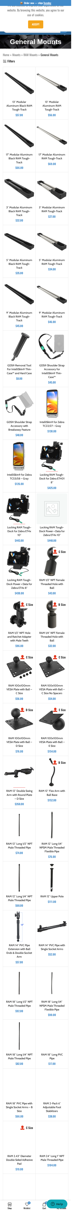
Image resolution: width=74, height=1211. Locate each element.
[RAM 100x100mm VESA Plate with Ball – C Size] (19, 667)
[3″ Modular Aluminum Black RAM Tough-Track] (19, 188)
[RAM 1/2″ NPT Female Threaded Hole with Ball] (52, 561)
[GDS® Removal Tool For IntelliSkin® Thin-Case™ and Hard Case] (19, 346)
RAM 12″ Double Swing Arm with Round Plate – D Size (19, 794)
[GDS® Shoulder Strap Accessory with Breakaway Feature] (19, 403)
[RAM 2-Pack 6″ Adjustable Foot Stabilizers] (52, 1084)
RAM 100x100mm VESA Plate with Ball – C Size (19, 689)
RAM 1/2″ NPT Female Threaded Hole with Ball (52, 583)
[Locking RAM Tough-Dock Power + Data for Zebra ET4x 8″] (19, 561)
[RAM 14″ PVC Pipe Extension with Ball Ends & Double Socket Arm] (19, 926)
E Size (62, 710)
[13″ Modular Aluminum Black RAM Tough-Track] (19, 83)
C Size (62, 552)
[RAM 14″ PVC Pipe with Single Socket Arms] (52, 926)
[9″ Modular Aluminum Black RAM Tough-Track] (19, 294)
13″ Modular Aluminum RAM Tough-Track (52, 105)
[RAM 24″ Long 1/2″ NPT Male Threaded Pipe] (19, 1190)
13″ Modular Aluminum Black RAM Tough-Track (19, 105)
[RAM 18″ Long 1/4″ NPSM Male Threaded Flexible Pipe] (52, 983)
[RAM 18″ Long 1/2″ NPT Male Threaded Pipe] (19, 983)
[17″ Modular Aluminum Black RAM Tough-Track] (19, 136)
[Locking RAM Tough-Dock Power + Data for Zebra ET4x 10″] (52, 508)
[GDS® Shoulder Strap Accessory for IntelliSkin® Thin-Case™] (52, 346)
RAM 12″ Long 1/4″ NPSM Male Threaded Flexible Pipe (52, 847)
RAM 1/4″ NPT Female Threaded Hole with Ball (52, 636)
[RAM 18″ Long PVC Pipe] (52, 1036)
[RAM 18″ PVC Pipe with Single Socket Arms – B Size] (19, 1084)
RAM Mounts (31, 54)
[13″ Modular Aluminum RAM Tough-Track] (52, 83)
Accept (35, 24)
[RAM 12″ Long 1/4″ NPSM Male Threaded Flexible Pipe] (52, 825)
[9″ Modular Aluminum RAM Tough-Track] (52, 294)
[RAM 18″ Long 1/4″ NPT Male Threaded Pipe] (19, 1036)
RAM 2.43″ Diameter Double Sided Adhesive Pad (19, 1159)
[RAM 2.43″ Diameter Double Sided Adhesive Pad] (19, 1137)
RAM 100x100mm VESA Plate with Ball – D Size (19, 742)
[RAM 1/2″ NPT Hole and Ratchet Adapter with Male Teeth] (19, 614)
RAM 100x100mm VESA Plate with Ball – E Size (52, 742)
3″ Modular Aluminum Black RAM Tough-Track (19, 211)
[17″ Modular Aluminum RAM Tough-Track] (52, 136)
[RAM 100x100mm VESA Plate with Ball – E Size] (52, 719)
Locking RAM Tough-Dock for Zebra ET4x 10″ (19, 531)
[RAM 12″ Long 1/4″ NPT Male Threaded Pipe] (19, 877)
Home (6, 54)
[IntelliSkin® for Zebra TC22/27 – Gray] (52, 403)
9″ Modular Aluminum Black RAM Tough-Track (19, 316)
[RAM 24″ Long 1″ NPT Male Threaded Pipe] (52, 1137)
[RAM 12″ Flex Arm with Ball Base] (52, 772)
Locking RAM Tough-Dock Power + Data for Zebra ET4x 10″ (52, 531)
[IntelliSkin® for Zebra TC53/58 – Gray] (19, 456)
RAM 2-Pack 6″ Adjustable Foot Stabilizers (52, 1107)
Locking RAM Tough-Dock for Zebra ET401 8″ (52, 478)
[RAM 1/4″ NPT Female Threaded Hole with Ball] (52, 614)
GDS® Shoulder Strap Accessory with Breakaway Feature (19, 425)
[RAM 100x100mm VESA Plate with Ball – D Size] (19, 719)
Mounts (16, 54)
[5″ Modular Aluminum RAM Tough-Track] (52, 241)
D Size (29, 710)
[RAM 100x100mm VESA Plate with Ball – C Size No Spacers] (52, 667)
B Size (62, 604)
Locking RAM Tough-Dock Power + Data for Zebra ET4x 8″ (19, 583)
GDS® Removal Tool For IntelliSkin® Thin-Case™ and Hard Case (19, 369)
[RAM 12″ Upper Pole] (52, 877)
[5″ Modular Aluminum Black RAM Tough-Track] (19, 241)
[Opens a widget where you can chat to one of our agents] (56, 1204)
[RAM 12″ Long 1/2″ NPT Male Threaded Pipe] (19, 825)
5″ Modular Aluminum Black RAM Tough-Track (19, 263)
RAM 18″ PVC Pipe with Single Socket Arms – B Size (19, 1107)
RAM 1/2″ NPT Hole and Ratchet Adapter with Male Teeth (19, 636)
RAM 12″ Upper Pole (52, 896)
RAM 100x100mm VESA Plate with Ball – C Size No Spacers (52, 689)
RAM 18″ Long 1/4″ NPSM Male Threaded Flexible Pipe (52, 1005)
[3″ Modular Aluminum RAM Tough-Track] (52, 188)
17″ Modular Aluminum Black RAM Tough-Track (19, 158)
